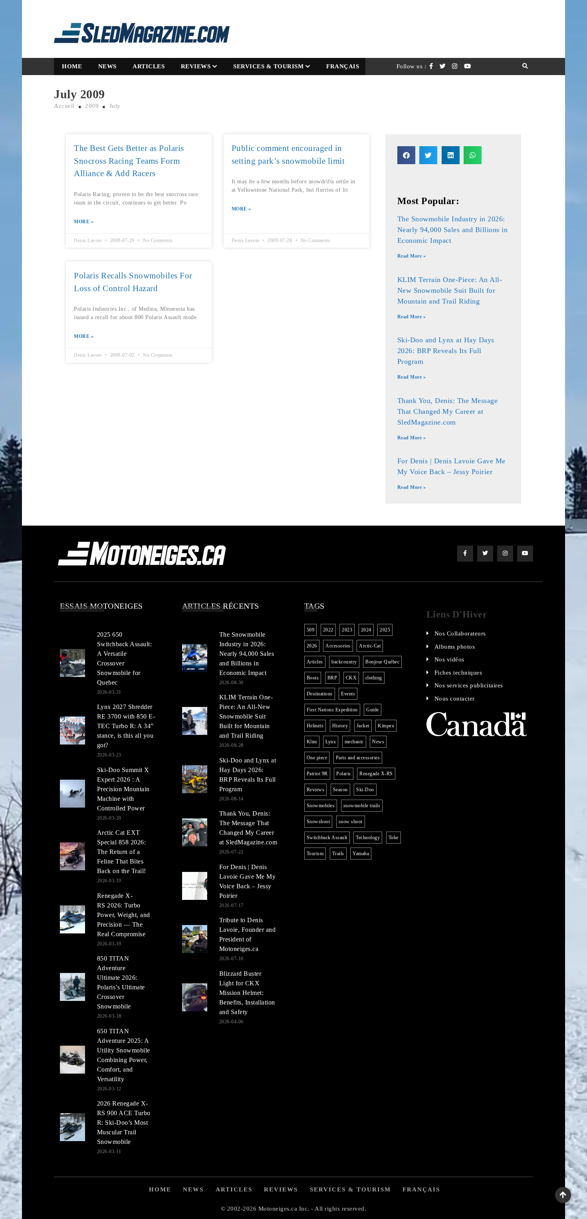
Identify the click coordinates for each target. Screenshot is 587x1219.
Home (72, 66)
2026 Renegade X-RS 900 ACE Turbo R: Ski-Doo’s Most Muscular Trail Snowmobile (124, 1122)
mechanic (354, 742)
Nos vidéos (449, 659)
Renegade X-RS (376, 773)
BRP (332, 678)
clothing (373, 678)
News (107, 66)
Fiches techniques (458, 672)
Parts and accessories (358, 757)
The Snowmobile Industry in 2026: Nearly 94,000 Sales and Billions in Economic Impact (452, 229)
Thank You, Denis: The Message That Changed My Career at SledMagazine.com (447, 411)
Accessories (338, 646)
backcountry (344, 662)
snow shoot (351, 821)
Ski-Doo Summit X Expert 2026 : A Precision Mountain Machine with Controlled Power (123, 789)
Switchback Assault (327, 837)
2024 (366, 630)
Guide (372, 710)
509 (311, 630)
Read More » (411, 256)
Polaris (343, 773)
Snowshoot (318, 821)
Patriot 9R (317, 773)
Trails (338, 853)
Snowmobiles (321, 805)
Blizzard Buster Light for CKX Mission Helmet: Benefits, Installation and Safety (247, 992)
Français (342, 66)
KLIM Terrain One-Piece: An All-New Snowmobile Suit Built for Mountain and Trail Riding (449, 290)
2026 (312, 646)
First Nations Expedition (332, 710)
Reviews (196, 66)
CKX (351, 678)
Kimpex (386, 726)
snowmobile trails (362, 805)
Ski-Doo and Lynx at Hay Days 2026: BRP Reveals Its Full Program (445, 350)
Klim (312, 742)
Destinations (320, 694)
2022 (328, 630)
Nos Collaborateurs (460, 633)
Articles (149, 66)
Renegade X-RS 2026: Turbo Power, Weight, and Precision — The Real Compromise (123, 914)
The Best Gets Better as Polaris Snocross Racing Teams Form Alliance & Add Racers (129, 160)
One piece (317, 757)
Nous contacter (454, 698)
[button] (406, 155)
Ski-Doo (365, 789)
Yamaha (361, 853)
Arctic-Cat (370, 646)
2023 (347, 630)
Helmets (315, 726)
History (340, 726)
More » (83, 221)
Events (348, 694)
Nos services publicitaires (468, 685)
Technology (368, 837)
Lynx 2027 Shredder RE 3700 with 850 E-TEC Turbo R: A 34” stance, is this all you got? (126, 725)
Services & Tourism (268, 66)
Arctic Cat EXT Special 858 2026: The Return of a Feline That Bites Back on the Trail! (121, 851)
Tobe (394, 837)
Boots (313, 678)
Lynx (330, 742)
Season (340, 789)
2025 (385, 630)
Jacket (363, 726)
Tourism (315, 853)
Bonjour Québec (382, 662)
